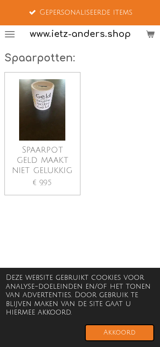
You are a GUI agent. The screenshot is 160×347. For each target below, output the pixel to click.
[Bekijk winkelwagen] (150, 34)
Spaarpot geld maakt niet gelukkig (42, 160)
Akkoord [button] (120, 332)
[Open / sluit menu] (10, 34)
